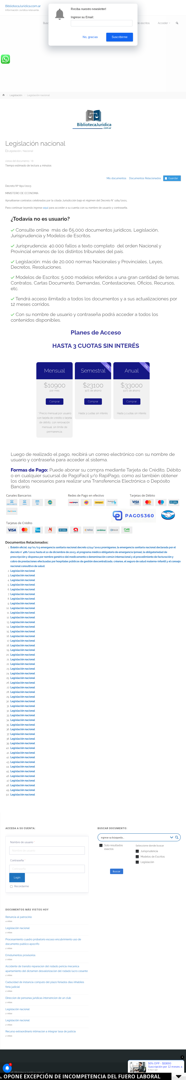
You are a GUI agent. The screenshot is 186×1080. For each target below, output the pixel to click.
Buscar (116, 871)
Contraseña (17, 860)
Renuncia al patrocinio (18, 917)
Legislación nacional (22, 570)
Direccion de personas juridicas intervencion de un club (38, 998)
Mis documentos (116, 178)
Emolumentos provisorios (20, 955)
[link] (177, 23)
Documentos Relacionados (144, 178)
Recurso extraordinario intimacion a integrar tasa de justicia (40, 1031)
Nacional (28, 151)
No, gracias (90, 37)
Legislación (16, 95)
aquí (45, 207)
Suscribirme (120, 37)
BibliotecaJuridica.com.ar (23, 6)
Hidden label (100, 845)
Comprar (54, 401)
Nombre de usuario (22, 842)
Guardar (173, 178)
